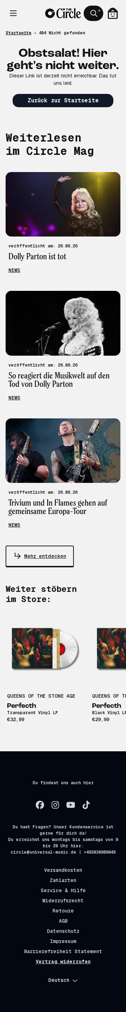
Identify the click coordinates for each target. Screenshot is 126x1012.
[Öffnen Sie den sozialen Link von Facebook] (40, 805)
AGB (63, 921)
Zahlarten (63, 880)
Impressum (63, 941)
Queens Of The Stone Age (41, 696)
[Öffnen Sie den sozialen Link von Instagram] (55, 805)
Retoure (63, 911)
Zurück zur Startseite (63, 100)
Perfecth (21, 706)
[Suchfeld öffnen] (93, 13)
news (14, 270)
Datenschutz (63, 931)
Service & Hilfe (63, 890)
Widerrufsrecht (63, 900)
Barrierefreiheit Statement (63, 951)
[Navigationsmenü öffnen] (13, 13)
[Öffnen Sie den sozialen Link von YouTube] (70, 805)
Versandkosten (63, 870)
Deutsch (58, 980)
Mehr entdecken (45, 556)
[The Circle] (62, 13)
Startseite (18, 32)
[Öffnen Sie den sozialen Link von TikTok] (86, 805)
